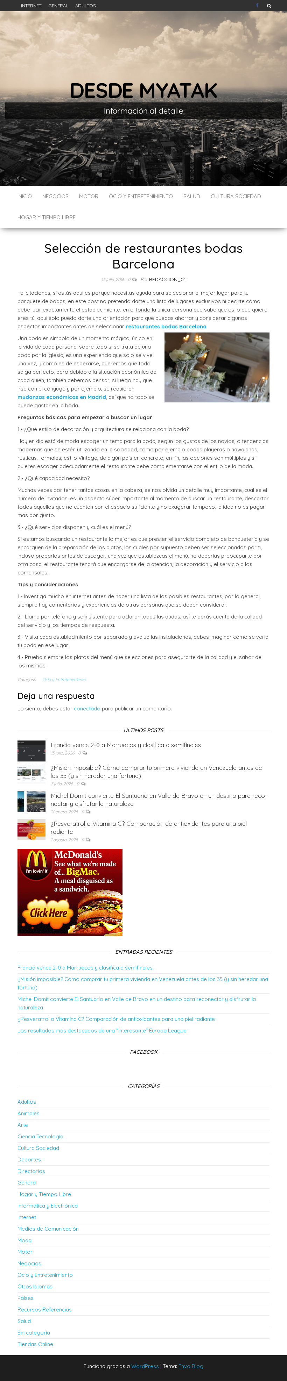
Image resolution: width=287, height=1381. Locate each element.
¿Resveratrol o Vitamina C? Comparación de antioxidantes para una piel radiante (116, 1019)
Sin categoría (34, 1332)
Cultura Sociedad (236, 196)
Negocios (55, 196)
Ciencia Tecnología (40, 1136)
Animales (29, 1113)
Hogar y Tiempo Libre (47, 217)
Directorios (31, 1171)
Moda (24, 1240)
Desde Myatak (143, 90)
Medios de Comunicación (48, 1228)
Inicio (25, 196)
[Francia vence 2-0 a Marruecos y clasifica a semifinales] (32, 750)
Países (26, 1298)
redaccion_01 (167, 279)
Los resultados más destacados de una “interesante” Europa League (102, 1030)
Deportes (29, 1159)
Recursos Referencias (45, 1309)
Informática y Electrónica (48, 1205)
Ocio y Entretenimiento (141, 196)
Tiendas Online (35, 1344)
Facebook (258, 5)
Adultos (85, 5)
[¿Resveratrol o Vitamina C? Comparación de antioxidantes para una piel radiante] (32, 829)
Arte (23, 1125)
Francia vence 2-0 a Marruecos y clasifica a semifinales (126, 745)
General (58, 5)
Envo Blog (190, 1366)
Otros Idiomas (35, 1286)
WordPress (145, 1366)
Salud (191, 196)
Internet (31, 5)
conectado (87, 708)
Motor (88, 196)
